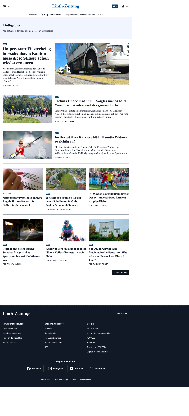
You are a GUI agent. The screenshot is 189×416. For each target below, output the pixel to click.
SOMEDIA (91, 342)
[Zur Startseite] (65, 6)
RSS (46, 347)
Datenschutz (85, 379)
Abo (115, 6)
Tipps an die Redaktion (12, 338)
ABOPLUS (91, 338)
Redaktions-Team (10, 342)
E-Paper (48, 329)
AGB (74, 379)
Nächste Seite (120, 272)
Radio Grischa (50, 333)
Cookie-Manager (61, 379)
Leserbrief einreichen (12, 333)
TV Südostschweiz (53, 338)
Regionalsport (72, 15)
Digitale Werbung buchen (98, 352)
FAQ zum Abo (92, 329)
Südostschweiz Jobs (53, 342)
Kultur (100, 15)
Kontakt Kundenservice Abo (99, 333)
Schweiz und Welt (87, 15)
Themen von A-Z (10, 329)
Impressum (45, 379)
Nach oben (122, 313)
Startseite (33, 15)
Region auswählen (52, 15)
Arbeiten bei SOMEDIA (96, 347)
